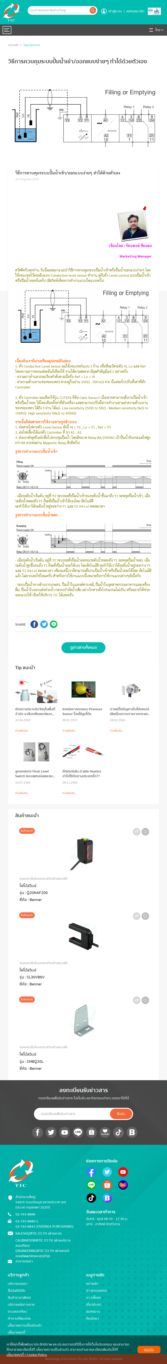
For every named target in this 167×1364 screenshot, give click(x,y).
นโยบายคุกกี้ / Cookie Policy (27, 1354)
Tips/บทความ (31, 45)
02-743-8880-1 (26, 1221)
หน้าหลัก (13, 45)
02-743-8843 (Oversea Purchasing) (44, 1226)
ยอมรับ (149, 1349)
